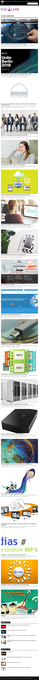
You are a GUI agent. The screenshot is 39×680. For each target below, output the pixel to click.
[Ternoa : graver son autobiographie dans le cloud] (19, 481)
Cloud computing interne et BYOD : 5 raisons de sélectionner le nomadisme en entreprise (19, 524)
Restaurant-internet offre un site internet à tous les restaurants (19, 667)
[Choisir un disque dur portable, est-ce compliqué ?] (19, 421)
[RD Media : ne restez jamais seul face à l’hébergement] (19, 542)
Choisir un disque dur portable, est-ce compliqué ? (12, 434)
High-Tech (4, 678)
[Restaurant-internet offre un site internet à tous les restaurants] (3, 669)
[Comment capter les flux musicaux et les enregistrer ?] (19, 152)
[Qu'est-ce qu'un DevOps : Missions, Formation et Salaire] (19, 31)
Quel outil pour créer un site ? (8, 284)
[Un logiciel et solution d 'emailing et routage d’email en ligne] (19, 572)
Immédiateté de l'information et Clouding (10, 344)
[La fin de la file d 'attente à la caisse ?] (3, 664)
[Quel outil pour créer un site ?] (19, 271)
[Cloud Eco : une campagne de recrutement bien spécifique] (19, 122)
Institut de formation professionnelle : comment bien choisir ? (18, 625)
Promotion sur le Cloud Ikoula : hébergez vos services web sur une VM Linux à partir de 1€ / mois (18, 104)
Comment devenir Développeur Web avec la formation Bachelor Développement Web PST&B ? (21, 641)
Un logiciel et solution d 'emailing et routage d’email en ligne (15, 584)
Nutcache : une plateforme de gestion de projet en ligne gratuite (16, 224)
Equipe (18, 678)
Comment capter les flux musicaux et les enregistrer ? (13, 164)
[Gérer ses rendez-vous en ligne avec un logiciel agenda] (19, 242)
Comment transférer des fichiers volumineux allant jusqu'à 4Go (15, 194)
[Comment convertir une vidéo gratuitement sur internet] (19, 361)
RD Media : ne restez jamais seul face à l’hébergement (13, 554)
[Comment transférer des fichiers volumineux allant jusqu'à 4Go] (19, 182)
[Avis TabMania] (3, 653)
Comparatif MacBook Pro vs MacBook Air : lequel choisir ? (14, 1)
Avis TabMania (9, 651)
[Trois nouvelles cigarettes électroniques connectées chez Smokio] (3, 659)
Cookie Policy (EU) (28, 678)
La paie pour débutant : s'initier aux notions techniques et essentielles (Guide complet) (21, 636)
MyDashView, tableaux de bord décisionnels (11, 314)
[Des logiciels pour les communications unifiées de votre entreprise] (19, 451)
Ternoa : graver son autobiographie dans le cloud (12, 493)
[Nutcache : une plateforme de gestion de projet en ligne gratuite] (19, 212)
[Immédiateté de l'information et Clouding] (19, 331)
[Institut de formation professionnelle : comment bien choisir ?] (3, 627)
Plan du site (22, 678)
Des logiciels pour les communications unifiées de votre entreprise (16, 464)
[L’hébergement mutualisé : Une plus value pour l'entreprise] (19, 391)
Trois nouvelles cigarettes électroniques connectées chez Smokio (19, 657)
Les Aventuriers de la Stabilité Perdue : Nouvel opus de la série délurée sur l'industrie (18, 615)
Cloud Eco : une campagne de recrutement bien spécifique (14, 135)
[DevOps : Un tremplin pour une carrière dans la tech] (3, 632)
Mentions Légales (9, 678)
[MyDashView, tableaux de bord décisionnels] (19, 301)
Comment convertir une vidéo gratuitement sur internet (14, 374)
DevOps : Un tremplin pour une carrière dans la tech (16, 630)
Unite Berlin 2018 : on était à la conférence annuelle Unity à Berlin (16, 74)
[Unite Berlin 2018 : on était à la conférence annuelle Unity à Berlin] (19, 61)
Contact (14, 678)
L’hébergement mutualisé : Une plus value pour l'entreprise (14, 404)
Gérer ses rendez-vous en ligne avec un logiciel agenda (13, 254)
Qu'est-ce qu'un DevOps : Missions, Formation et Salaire (14, 44)
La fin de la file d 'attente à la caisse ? (14, 662)
